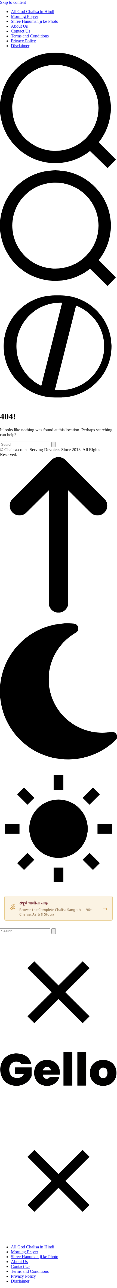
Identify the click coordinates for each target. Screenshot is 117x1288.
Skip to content (13, 2)
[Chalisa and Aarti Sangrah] (58, 1084)
